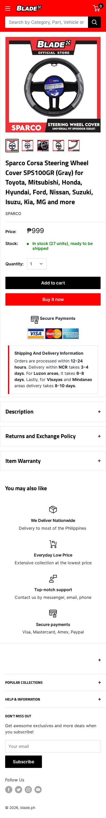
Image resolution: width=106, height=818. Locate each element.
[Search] (94, 22)
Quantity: (14, 263)
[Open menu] (7, 8)
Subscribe (23, 761)
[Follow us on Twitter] (18, 789)
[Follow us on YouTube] (38, 789)
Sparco (13, 213)
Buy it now (53, 299)
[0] (96, 8)
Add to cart (53, 282)
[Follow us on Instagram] (28, 789)
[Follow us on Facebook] (8, 789)
